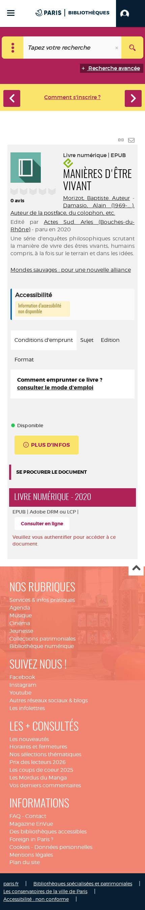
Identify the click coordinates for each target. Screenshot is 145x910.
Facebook (22, 677)
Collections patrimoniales (42, 639)
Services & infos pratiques (42, 600)
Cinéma (19, 623)
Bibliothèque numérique (41, 646)
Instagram (22, 685)
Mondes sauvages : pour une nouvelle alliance (70, 270)
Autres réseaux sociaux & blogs (48, 700)
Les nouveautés (29, 739)
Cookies (19, 847)
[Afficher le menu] (11, 13)
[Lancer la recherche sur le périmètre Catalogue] (132, 47)
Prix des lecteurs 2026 (37, 762)
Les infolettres (27, 708)
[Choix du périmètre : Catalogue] (13, 47)
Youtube (20, 692)
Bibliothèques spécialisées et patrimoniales (82, 883)
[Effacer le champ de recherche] (117, 47)
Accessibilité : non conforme (36, 899)
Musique (20, 615)
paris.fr (11, 883)
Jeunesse (21, 631)
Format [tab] (24, 359)
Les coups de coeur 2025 (41, 770)
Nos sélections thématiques (45, 754)
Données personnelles (63, 847)
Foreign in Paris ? (31, 839)
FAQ (15, 816)
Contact (35, 816)
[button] (130, 13)
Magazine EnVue (31, 824)
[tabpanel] (72, 384)
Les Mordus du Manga (38, 777)
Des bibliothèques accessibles (48, 831)
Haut (136, 568)
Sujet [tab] (86, 340)
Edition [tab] (110, 340)
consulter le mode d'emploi (55, 387)
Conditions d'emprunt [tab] (43, 340)
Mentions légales (31, 855)
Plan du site (24, 862)
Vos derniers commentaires (45, 785)
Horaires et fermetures (38, 746)
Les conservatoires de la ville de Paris (45, 891)
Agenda (19, 608)
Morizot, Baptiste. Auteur (96, 198)
